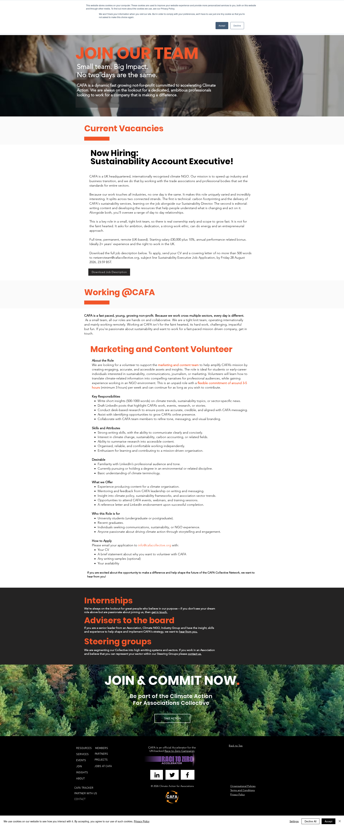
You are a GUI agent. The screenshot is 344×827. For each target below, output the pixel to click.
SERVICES (82, 754)
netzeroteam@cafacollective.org (116, 258)
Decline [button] (237, 25)
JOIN (79, 766)
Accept (328, 821)
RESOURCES (84, 748)
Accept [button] (222, 25)
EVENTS (81, 760)
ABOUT (80, 778)
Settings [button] (294, 821)
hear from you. (188, 631)
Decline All (310, 821)
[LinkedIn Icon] (157, 775)
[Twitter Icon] (172, 775)
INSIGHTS (82, 772)
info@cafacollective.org (154, 545)
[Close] (340, 821)
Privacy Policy (141, 821)
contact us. (195, 653)
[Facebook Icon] (187, 775)
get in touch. (159, 612)
